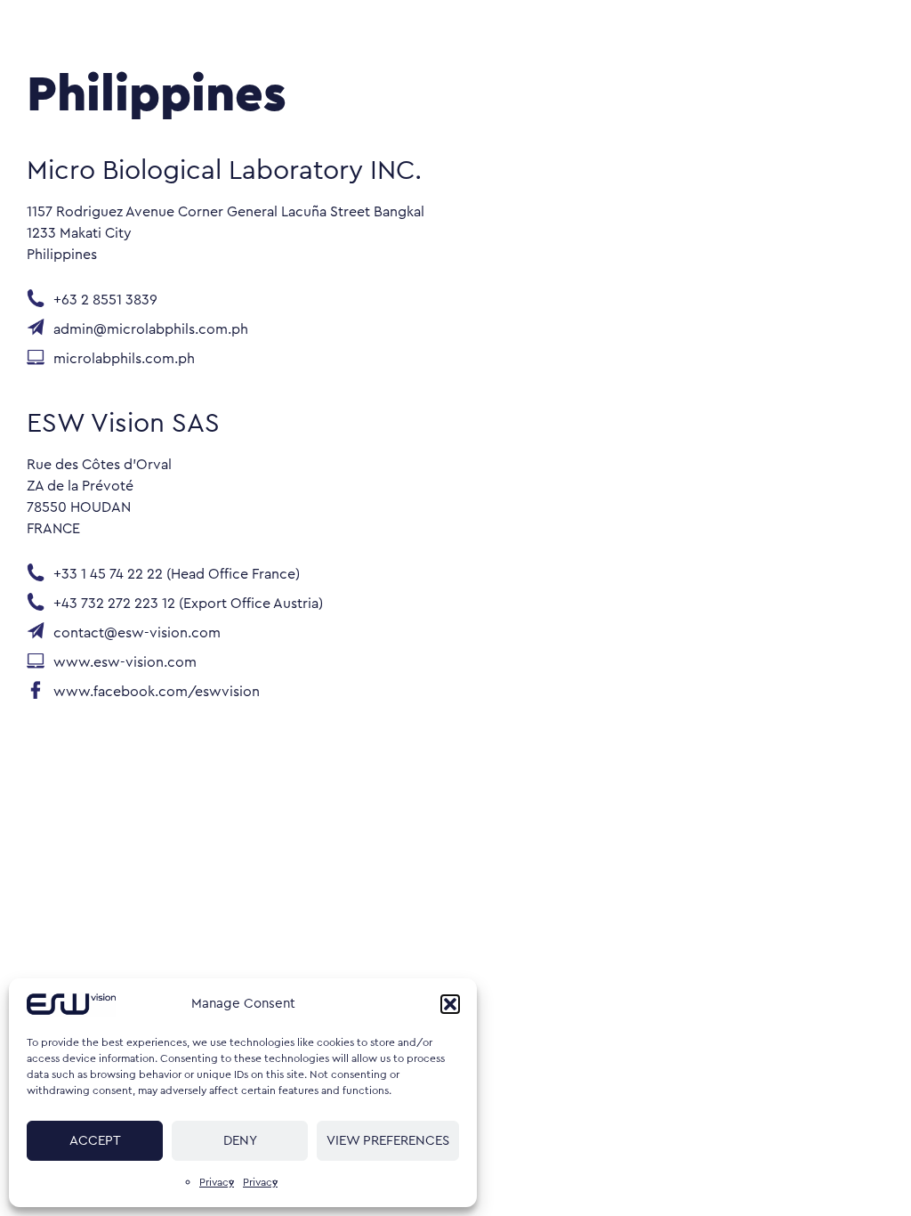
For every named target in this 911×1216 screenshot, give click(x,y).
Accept (95, 1140)
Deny (240, 1140)
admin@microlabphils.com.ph (150, 330)
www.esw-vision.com (125, 663)
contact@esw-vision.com (137, 634)
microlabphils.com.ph (125, 360)
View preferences (388, 1140)
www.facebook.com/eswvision (156, 692)
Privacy (216, 1182)
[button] (450, 1004)
